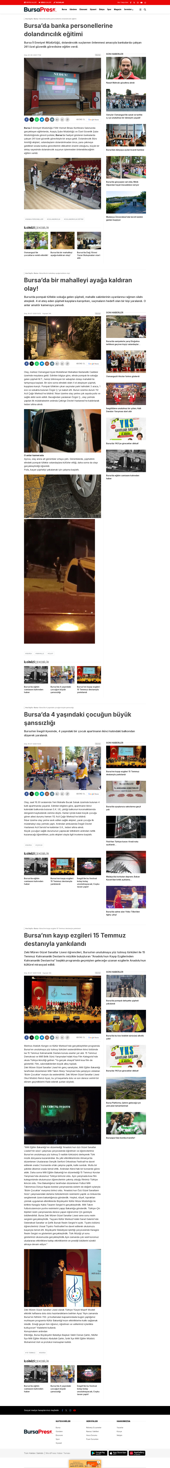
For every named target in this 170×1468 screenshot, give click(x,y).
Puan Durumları (92, 1439)
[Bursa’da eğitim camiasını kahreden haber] (36, 675)
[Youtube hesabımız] (141, 2)
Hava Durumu (91, 1435)
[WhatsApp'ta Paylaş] (37, 119)
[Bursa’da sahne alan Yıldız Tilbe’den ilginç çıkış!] (126, 897)
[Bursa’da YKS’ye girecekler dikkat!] (126, 429)
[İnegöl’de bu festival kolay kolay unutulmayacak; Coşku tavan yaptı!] (89, 866)
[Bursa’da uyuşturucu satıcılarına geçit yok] (126, 792)
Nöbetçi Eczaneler (93, 1427)
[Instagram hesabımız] (138, 2)
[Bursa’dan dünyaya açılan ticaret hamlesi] (126, 135)
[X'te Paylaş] (31, 119)
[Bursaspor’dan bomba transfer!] (126, 1123)
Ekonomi (83, 9)
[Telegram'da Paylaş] (42, 119)
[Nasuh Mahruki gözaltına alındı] (126, 68)
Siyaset (93, 9)
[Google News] (93, 119)
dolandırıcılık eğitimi (74, 219)
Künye (119, 1431)
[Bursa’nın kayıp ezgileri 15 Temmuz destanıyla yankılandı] (89, 675)
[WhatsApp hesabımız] (145, 2)
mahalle (40, 653)
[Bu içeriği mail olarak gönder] (47, 119)
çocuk (39, 845)
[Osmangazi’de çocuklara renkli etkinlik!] (36, 240)
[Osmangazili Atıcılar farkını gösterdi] (126, 362)
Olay (51, 653)
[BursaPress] (40, 11)
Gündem (73, 9)
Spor (109, 9)
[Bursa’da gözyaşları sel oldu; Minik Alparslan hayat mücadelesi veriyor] (126, 167)
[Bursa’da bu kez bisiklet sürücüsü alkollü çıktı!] (126, 1021)
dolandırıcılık (54, 219)
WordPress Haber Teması (58, 1453)
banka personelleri (35, 219)
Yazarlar (120, 1427)
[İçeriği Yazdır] (52, 119)
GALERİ (31, 2)
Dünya (101, 9)
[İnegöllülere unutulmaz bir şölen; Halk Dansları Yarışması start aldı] (126, 394)
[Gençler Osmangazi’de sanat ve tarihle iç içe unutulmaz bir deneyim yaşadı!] (126, 100)
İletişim (119, 1435)
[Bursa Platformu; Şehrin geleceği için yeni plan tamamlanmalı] (126, 1088)
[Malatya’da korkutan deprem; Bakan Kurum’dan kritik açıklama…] (126, 862)
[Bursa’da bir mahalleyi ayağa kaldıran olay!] (63, 240)
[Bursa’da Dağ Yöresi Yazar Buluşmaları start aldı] (89, 240)
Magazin (117, 9)
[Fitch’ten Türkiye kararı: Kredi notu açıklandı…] (126, 827)
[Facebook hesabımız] (130, 2)
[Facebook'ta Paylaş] (26, 119)
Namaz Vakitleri (92, 1431)
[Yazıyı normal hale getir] (67, 119)
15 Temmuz (31, 1353)
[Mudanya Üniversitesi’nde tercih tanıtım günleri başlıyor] (126, 202)
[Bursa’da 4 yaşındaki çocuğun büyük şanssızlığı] (63, 675)
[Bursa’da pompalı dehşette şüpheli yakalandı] (126, 986)
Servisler (128, 9)
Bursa (64, 9)
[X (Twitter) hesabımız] (134, 2)
